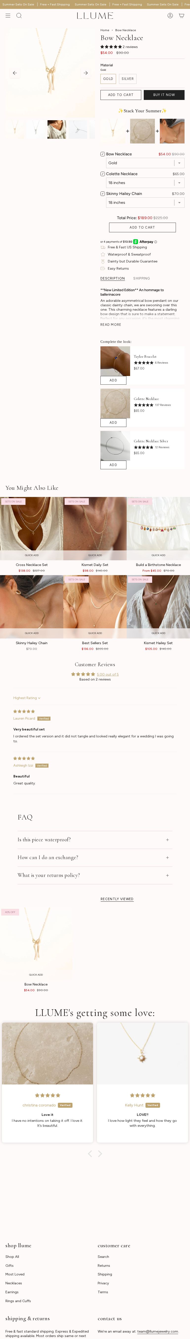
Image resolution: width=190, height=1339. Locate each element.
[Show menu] (8, 15)
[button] (111, 47)
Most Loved (14, 1274)
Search (103, 1256)
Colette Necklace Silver (151, 441)
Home (104, 30)
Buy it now (164, 95)
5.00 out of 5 (108, 674)
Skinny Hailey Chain (124, 193)
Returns (104, 1265)
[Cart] (181, 15)
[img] (24, 711)
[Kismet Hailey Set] (158, 606)
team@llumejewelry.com (157, 1331)
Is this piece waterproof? (44, 839)
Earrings (12, 1292)
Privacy (103, 1283)
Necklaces (13, 1283)
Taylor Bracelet (145, 356)
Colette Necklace (122, 173)
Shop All (12, 1256)
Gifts (9, 1265)
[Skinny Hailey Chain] (31, 606)
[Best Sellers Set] (95, 606)
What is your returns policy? (49, 875)
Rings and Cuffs (18, 1301)
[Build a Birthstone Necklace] (158, 528)
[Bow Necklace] (36, 944)
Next (86, 73)
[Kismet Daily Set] (95, 528)
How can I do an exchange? (48, 857)
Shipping (105, 1274)
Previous (15, 73)
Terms (103, 1292)
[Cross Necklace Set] (31, 528)
